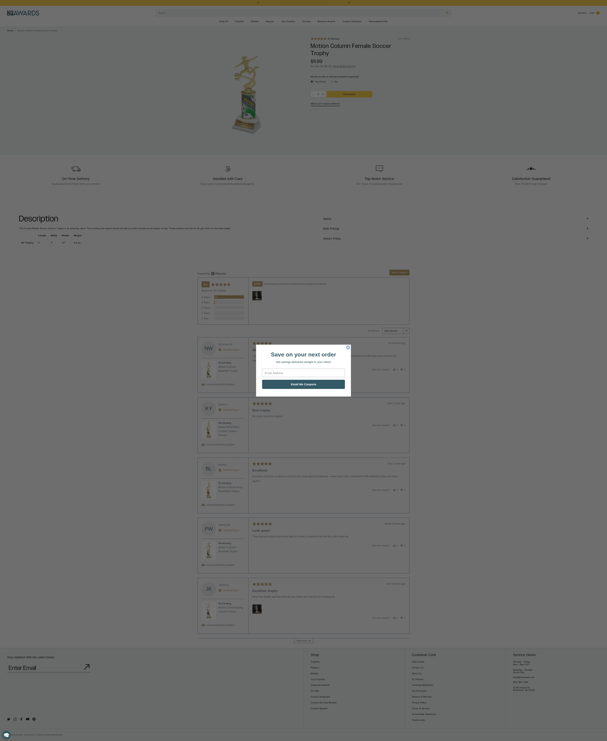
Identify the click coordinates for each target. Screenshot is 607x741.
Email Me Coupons (303, 384)
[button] (6, 735)
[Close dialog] (348, 347)
